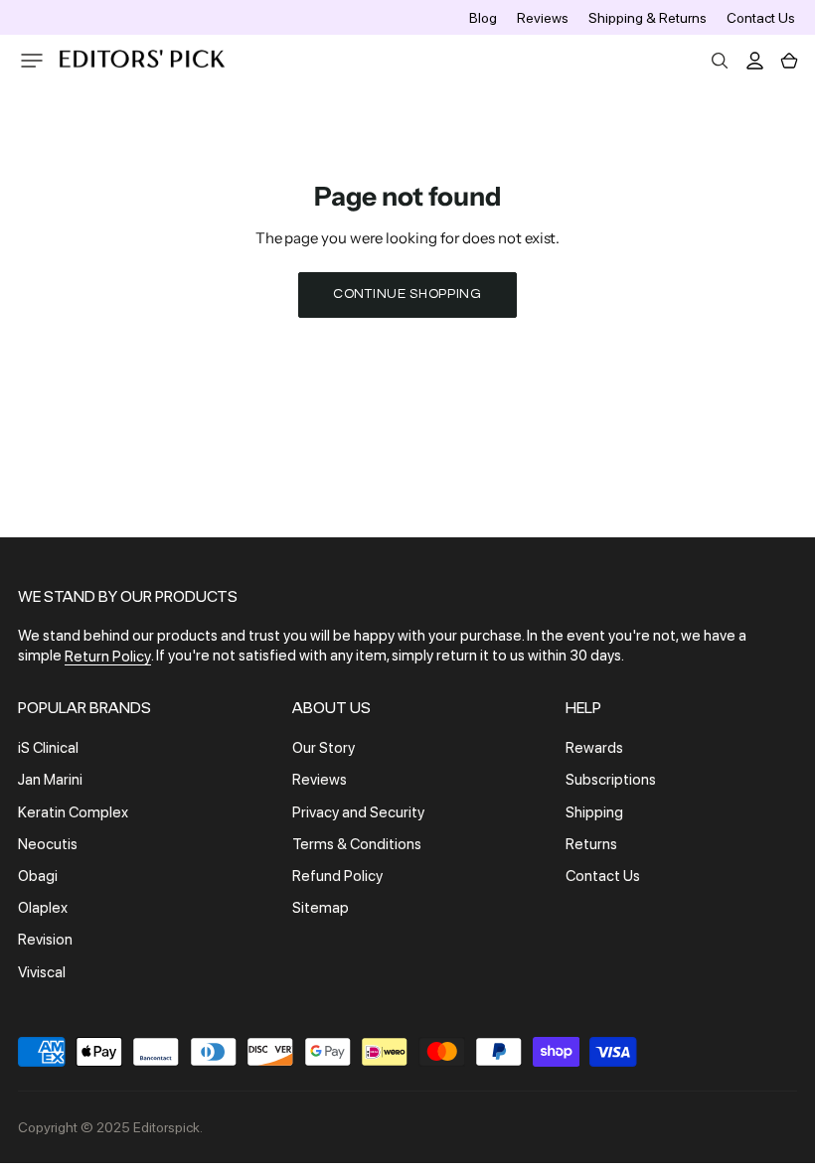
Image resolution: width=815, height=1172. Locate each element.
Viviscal (42, 972)
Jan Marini (50, 781)
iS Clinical (48, 748)
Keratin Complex (73, 812)
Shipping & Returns (647, 18)
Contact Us (761, 18)
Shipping (594, 812)
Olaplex (43, 908)
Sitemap (320, 908)
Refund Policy (337, 876)
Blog (483, 18)
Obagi (38, 876)
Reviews (543, 18)
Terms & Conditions (356, 844)
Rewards (594, 748)
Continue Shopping (407, 294)
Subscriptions (611, 781)
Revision (45, 941)
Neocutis (48, 844)
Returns (591, 844)
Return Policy (108, 656)
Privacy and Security (358, 812)
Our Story (323, 748)
